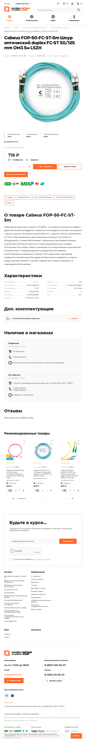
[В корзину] (9, 490)
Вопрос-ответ (36, 609)
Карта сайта (8, 702)
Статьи (6, 637)
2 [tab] (32, 498)
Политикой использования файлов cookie (33, 736)
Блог (6, 630)
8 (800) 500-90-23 (22, 4)
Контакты (36, 630)
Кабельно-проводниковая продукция (14, 581)
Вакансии (35, 582)
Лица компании (37, 579)
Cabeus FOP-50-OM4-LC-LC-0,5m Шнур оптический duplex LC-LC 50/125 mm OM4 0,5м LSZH (15, 474)
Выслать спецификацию (16, 174)
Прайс (53, 20)
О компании (36, 576)
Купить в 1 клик (70, 166)
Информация (38, 572)
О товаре (9, 197)
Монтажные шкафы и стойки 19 (15, 577)
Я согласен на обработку (32, 559)
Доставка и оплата (38, 588)
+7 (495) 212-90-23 (19, 388)
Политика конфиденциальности (39, 605)
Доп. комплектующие (43, 197)
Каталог (10, 20)
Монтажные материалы (13, 600)
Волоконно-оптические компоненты (13, 586)
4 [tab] (53, 498)
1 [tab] (22, 498)
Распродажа (36, 597)
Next (72, 498)
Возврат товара (37, 591)
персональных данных (41, 559)
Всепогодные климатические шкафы (15, 596)
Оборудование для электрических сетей (12, 611)
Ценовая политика (38, 594)
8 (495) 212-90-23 (54, 674)
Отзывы (9, 203)
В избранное (18, 160)
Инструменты (9, 593)
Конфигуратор (32, 20)
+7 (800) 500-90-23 (19, 357)
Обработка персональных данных (41, 601)
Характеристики (24, 197)
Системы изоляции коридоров (11, 604)
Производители (10, 621)
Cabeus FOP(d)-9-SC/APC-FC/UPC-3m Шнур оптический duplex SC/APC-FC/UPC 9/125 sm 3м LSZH (69, 474)
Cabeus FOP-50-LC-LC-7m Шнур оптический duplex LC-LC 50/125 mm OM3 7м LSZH (43, 473)
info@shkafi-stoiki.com (13, 675)
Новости (7, 634)
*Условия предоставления (14, 147)
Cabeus (36, 282)
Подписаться (68, 541)
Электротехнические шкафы (15, 608)
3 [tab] (43, 498)
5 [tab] (64, 498)
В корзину (47, 166)
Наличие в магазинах (64, 197)
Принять (76, 736)
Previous (13, 498)
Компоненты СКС (11, 590)
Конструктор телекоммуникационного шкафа (14, 616)
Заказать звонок (55, 681)
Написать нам (15, 681)
